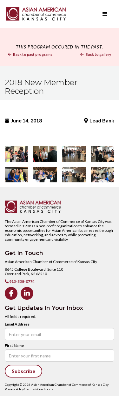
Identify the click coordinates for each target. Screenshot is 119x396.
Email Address (17, 324)
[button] (105, 14)
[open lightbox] (16, 154)
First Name (14, 345)
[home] (46, 13)
